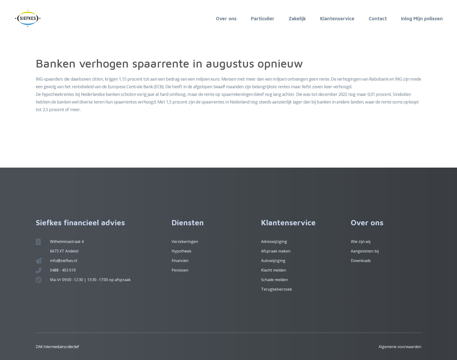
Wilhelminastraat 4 (67, 241)
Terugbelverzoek (276, 289)
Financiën (180, 260)
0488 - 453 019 (63, 270)
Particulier (262, 18)
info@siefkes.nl (63, 260)
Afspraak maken (275, 251)
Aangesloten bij (365, 251)
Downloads (361, 260)
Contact (378, 18)
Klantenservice (337, 18)
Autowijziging (273, 260)
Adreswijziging (274, 241)
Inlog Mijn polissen (422, 18)
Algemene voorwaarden (400, 346)
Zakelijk (297, 18)
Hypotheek (181, 251)
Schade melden (274, 279)
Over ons (226, 18)
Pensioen (180, 270)
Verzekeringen (185, 241)
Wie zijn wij (360, 241)
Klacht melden (273, 270)
